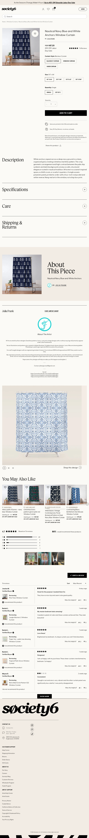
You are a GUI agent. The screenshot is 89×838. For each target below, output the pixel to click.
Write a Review (79, 576)
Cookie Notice (6, 804)
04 (35, 65)
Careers (4, 773)
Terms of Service (7, 810)
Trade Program (6, 786)
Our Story (5, 770)
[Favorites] (48, 9)
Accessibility (6, 816)
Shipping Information (8, 753)
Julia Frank (51, 39)
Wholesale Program (8, 783)
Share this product (52, 145)
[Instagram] (32, 725)
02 (16, 65)
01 (6, 65)
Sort (68, 583)
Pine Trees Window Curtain (18, 598)
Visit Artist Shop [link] (51, 311)
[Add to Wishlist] (5, 487)
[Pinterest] (32, 729)
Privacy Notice (6, 800)
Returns (4, 756)
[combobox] (44, 16)
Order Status (6, 760)
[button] (78, 48)
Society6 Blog (6, 776)
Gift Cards (5, 763)
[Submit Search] (5, 16)
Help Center (5, 750)
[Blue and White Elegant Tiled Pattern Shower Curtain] (42, 425)
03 (25, 65)
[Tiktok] (32, 734)
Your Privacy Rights (8, 819)
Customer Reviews (7, 779)
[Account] (43, 9)
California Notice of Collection (11, 807)
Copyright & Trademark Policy (11, 813)
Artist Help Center (7, 793)
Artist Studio (5, 796)
